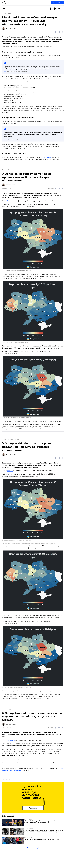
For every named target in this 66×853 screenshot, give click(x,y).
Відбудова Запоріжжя (13, 169)
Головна (4, 13)
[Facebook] (50, 9)
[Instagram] (55, 9)
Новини (10, 13)
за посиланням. (46, 157)
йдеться (10, 201)
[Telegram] (59, 9)
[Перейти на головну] (7, 2)
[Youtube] (63, 9)
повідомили (11, 740)
